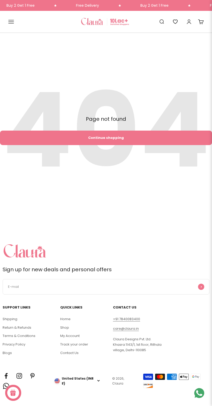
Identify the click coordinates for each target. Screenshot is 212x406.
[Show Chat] (200, 393)
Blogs (7, 352)
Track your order (74, 344)
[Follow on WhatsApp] (6, 385)
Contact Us (69, 352)
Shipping (10, 319)
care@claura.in (126, 328)
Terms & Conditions (19, 335)
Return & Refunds (17, 327)
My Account (70, 335)
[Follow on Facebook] (6, 375)
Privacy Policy (14, 344)
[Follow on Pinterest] (32, 375)
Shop (64, 327)
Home (65, 319)
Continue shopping (106, 137)
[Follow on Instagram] (19, 375)
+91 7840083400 (126, 319)
